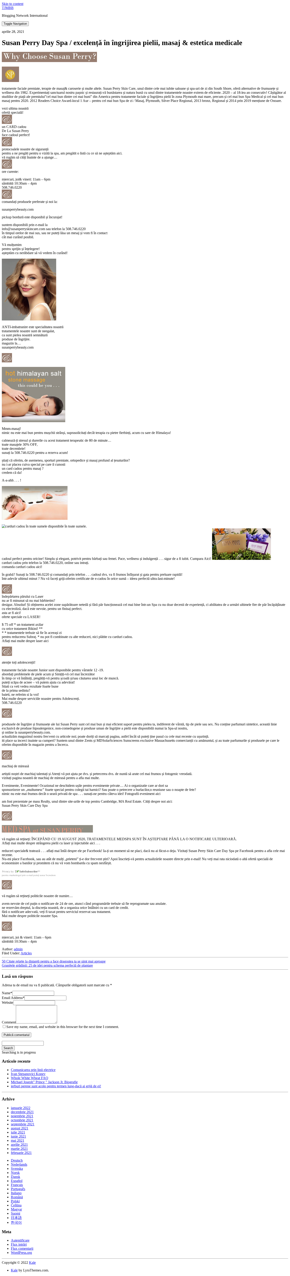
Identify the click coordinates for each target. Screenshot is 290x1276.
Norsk (15, 1173)
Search (8, 1048)
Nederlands (19, 1164)
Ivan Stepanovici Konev (28, 1074)
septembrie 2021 (22, 1124)
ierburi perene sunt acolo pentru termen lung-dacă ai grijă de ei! (56, 1086)
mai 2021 (17, 1140)
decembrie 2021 (22, 1112)
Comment (9, 1022)
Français (17, 1185)
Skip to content (12, 4)
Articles (26, 953)
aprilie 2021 (19, 1144)
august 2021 (19, 1128)
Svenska (17, 1168)
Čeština (16, 1205)
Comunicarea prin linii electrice (33, 1070)
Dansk (15, 1177)
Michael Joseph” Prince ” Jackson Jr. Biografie (44, 1082)
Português (18, 1189)
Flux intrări (19, 1244)
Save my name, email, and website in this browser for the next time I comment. (62, 1027)
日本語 (16, 1218)
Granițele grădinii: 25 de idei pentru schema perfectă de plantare (47, 965)
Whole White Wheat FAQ (29, 1078)
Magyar (16, 1209)
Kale (32, 1262)
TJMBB (8, 8)
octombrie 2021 (22, 1120)
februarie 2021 (21, 1153)
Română (17, 1197)
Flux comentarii (22, 1248)
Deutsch (17, 1160)
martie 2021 (19, 1149)
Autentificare (20, 1240)
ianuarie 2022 (20, 1108)
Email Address (13, 998)
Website (7, 1002)
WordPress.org (21, 1252)
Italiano (16, 1193)
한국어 (16, 1222)
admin (18, 949)
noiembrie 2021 (22, 1116)
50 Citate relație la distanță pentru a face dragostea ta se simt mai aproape (54, 961)
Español (16, 1181)
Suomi (15, 1213)
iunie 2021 (18, 1136)
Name (7, 993)
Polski (15, 1201)
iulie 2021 (18, 1132)
